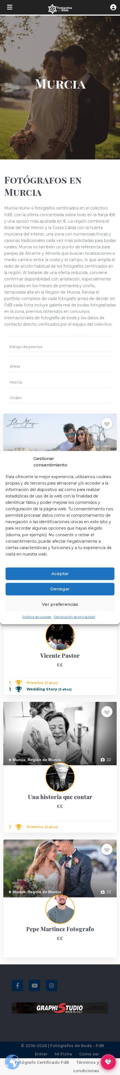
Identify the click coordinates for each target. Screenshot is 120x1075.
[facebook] (17, 985)
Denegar (60, 589)
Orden (16, 397)
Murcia (16, 382)
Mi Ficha (63, 1054)
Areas (15, 366)
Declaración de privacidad (74, 617)
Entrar (41, 1054)
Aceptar (60, 573)
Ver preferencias (60, 604)
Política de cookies (36, 617)
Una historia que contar (24, 768)
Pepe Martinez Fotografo (25, 900)
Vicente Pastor (16, 627)
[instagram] (51, 985)
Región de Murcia (44, 759)
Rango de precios (26, 346)
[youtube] (34, 985)
